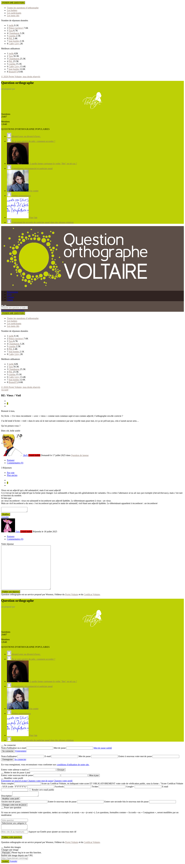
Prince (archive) (16, 28)
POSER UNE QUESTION (13, 3)
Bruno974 (13, 71)
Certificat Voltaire (92, 594)
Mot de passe (60, 748)
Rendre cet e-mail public (43, 789)
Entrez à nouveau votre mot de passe (135, 756)
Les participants (14, 13)
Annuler (5, 517)
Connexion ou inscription (12, 310)
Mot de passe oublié (103, 748)
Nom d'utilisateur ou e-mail (13, 748)
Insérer (5, 861)
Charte (10, 300)
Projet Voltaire (71, 594)
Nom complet (7, 783)
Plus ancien (12, 475)
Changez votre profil (63, 781)
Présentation (12, 292)
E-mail (48, 756)
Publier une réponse (10, 592)
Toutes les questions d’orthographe (23, 8)
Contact (10, 297)
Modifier (5, 514)
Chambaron (14, 33)
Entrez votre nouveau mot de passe (17, 775)
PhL (11, 38)
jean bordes (14, 41)
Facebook (59, 786)
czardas (12, 36)
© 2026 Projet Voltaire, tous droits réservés (20, 76)
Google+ (130, 786)
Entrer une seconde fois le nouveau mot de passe (126, 801)
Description (6, 796)
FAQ (9, 294)
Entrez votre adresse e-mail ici (14, 769)
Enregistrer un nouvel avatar (14, 781)
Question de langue (80, 455)
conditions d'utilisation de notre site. (73, 764)
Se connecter (20, 759)
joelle (11, 25)
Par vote (10, 472)
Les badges (12, 10)
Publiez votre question (11, 837)
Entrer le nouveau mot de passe (62, 801)
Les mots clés (13, 15)
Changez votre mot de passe (40, 781)
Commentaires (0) (15, 463)
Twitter (95, 786)
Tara (11, 30)
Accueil (4, 390)
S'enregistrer (20, 751)
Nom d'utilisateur (9, 756)
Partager (10, 460)
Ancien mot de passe (10, 801)
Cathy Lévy (14, 43)
